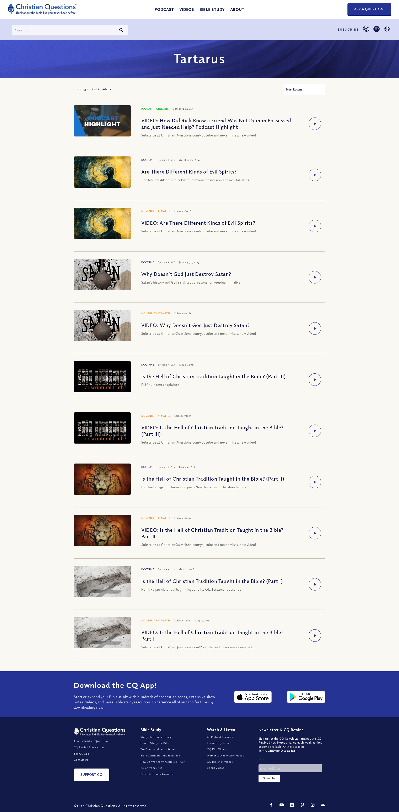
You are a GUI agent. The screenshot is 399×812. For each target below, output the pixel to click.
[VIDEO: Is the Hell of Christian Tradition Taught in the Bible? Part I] (102, 636)
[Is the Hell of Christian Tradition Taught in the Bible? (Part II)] (102, 480)
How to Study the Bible (155, 743)
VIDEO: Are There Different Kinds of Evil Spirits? (198, 222)
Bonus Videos (215, 767)
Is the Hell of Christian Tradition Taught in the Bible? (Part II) (212, 478)
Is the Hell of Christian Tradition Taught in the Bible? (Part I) (212, 581)
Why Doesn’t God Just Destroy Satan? (186, 274)
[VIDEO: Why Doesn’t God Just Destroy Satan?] (102, 331)
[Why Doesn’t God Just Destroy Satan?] (102, 280)
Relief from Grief (151, 767)
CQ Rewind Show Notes (89, 747)
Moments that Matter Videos (225, 755)
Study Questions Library (156, 737)
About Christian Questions (91, 741)
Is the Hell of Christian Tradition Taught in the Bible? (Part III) (213, 376)
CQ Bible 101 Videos (220, 761)
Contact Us (81, 759)
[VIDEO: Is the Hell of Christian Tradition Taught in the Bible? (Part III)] (102, 428)
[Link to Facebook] (271, 805)
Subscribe (269, 778)
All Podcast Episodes (220, 737)
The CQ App (81, 753)
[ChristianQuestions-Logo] (42, 13)
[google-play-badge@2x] (306, 697)
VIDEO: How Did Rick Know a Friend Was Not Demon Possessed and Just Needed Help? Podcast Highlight (216, 123)
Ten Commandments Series (157, 749)
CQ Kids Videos (217, 749)
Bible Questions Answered (157, 774)
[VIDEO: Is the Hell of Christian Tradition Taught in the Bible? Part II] (102, 531)
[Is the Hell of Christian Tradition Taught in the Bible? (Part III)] (102, 377)
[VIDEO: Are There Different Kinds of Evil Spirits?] (102, 227)
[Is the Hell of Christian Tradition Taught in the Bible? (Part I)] (102, 585)
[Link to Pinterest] (302, 805)
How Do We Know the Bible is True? (162, 761)
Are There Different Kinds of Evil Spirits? (189, 171)
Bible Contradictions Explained (160, 755)
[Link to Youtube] (281, 805)
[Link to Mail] (323, 805)
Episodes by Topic (218, 743)
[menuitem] (164, 9)
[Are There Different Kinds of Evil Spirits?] (102, 175)
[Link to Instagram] (313, 805)
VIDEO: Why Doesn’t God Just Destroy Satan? (195, 325)
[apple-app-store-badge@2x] (253, 697)
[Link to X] (292, 805)
